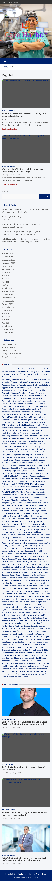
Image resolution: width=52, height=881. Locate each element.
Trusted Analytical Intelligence (32, 479)
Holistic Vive (44, 612)
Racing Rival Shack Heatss (25, 524)
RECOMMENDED (11, 684)
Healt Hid (12, 492)
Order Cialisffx (18, 527)
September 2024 (9, 307)
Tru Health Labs (39, 639)
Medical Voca (42, 666)
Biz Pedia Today (43, 629)
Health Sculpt (35, 602)
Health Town (32, 457)
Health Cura (7, 666)
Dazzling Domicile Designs (19, 455)
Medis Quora (36, 674)
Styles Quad (37, 556)
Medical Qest (44, 663)
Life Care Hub (22, 604)
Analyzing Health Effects (20, 438)
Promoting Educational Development (25, 465)
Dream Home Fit (38, 645)
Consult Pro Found (27, 564)
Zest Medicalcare (30, 666)
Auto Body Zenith (21, 382)
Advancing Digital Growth (28, 414)
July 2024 (5, 313)
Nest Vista (34, 612)
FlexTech (16, 556)
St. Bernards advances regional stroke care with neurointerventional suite (25, 814)
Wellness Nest (41, 618)
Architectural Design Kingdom (25, 417)
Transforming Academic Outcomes (30, 460)
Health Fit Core (19, 647)
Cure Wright (14, 671)
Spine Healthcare (8, 166)
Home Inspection (27, 562)
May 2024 (6, 320)
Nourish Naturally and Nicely (36, 449)
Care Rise (24, 607)
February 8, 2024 (8, 174)
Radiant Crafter (12, 599)
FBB (18, 521)
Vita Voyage (24, 599)
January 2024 (7, 332)
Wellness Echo (8, 615)
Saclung (34, 530)
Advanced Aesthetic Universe (22, 430)
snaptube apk (7, 524)
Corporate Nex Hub (17, 567)
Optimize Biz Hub (9, 588)
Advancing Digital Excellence (22, 425)
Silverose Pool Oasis (31, 594)
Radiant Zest (24, 602)
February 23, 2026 (8, 773)
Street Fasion (12, 639)
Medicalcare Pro (9, 663)
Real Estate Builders (20, 489)
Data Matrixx (25, 645)
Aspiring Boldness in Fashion (14, 377)
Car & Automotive (41, 538)
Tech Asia (21, 513)
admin (14, 119)
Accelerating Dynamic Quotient (15, 422)
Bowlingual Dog (43, 543)
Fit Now (40, 473)
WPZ (10, 521)
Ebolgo (10, 548)
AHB (41, 551)
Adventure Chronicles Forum (22, 396)
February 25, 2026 (8, 727)
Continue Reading (10, 129)
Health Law (33, 489)
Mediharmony (15, 650)
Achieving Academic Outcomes (15, 436)
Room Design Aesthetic (15, 591)
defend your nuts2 (17, 551)
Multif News (32, 634)
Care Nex (22, 618)
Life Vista (26, 612)
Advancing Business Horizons (14, 380)
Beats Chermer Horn (32, 519)
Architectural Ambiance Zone (35, 374)
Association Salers (26, 538)
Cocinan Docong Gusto (12, 532)
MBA (42, 521)
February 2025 (8, 291)
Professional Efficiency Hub (38, 503)
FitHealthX (20, 653)
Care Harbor (33, 607)
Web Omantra (27, 631)
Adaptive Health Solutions (39, 385)
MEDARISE (16, 661)
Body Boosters (8, 655)
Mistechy (41, 634)
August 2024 (7, 310)
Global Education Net (10, 645)
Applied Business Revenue (13, 388)
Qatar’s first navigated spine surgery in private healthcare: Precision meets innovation (24, 859)
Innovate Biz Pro (18, 572)
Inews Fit (5, 631)
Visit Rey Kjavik (14, 516)
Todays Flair (15, 631)
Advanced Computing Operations (16, 412)
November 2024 (8, 301)
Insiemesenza (30, 543)
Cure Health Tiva (25, 669)
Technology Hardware (38, 511)
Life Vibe (15, 607)
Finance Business (9, 513)
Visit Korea (21, 492)
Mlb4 (12, 546)
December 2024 (8, 298)
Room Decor (39, 575)
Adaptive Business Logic (39, 382)
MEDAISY (25, 661)
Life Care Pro (38, 620)
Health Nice (12, 677)
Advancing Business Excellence (15, 393)
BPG (14, 521)
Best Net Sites (43, 530)
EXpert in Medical (21, 658)
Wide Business (28, 495)
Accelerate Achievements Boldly (35, 369)
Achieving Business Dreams (38, 372)
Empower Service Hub (34, 572)
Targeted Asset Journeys (27, 476)
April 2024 (6, 323)
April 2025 (6, 285)
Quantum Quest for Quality (20, 447)
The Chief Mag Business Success (22, 583)
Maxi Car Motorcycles (11, 629)
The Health (12, 476)
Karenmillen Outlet (10, 554)
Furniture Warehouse (26, 580)
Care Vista (30, 618)
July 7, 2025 (6, 119)
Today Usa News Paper (16, 634)
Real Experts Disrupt (21, 674)
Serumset (37, 631)
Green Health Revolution (36, 653)
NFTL (19, 548)
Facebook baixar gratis (29, 521)
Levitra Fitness (17, 519)
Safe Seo (24, 637)
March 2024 (7, 326)
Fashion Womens (15, 559)
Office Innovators (24, 586)
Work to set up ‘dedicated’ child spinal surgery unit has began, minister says (24, 170)
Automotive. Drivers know (13, 543)
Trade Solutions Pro (10, 564)
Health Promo (31, 513)
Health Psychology (14, 594)
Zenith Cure (34, 604)
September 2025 (8, 269)
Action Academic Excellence (20, 428)
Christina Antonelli (30, 532)
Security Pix (30, 570)
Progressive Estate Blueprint (33, 468)
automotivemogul (22, 655)
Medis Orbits (22, 677)
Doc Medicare (36, 661)
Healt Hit (15, 484)
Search (5, 191)
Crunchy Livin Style (10, 538)
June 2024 (6, 317)
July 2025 (5, 276)
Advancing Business (35, 377)
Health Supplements (33, 591)
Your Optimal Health (37, 658)
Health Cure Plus (25, 639)
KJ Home (32, 626)
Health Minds (19, 620)
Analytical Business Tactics (35, 388)
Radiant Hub (33, 610)
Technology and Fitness (25, 481)
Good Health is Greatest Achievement (30, 540)
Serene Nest (22, 610)
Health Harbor (33, 615)
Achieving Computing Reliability (23, 441)
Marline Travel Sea (10, 626)
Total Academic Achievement (24, 473)
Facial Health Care (8, 111)
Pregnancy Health (9, 669)
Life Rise (28, 620)
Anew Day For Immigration (18, 530)
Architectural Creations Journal (28, 398)
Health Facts (35, 484)
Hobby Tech (19, 505)
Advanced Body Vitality (11, 390)
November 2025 (8, 263)
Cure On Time (38, 669)
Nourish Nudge (20, 615)
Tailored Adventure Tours (13, 463)
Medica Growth (28, 650)
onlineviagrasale (35, 546)
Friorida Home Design (17, 457)
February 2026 (8, 254)
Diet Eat (28, 505)
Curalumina (17, 666)
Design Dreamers (30, 559)
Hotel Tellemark (32, 535)
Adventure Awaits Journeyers (14, 372)
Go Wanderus (25, 671)
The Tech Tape (14, 637)
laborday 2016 (24, 554)
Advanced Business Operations (15, 385)
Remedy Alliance (9, 653)
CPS (15, 548)
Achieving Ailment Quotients (30, 433)
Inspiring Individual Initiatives (31, 497)
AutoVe (40, 513)
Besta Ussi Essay (31, 551)
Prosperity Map (29, 642)
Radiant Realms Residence (30, 444)
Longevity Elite (41, 650)
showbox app (27, 548)
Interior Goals (26, 556)
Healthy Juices (41, 562)
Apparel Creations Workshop (22, 404)
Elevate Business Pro (41, 586)
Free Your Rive (8, 540)
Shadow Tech (19, 487)
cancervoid (6, 661)
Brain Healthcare (9, 344)
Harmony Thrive (15, 612)
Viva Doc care (8, 658)
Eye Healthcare (8, 348)
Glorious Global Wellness (12, 452)
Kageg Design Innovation (37, 567)
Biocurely (34, 655)
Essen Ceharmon (37, 599)
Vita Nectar (43, 604)
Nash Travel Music (28, 629)
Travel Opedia (16, 495)
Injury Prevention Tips (11, 354)
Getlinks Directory (36, 637)
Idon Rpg (6, 546)
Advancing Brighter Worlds (33, 390)
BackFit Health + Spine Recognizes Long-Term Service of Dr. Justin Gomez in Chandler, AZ (24, 723)
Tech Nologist (8, 505)
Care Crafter (11, 610)
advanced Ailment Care (11, 369)
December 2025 (8, 260)
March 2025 (7, 288)
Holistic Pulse (7, 620)
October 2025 (7, 266)
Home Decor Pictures (23, 508)
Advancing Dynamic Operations (33, 420)
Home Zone (23, 626)
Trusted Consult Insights (12, 578)
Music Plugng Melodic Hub (19, 596)
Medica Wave (7, 647)
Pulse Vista (14, 602)
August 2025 (7, 272)
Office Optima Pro (30, 578)
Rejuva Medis (7, 674)
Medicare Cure (32, 647)
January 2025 (7, 295)
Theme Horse (41, 874)
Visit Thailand (28, 452)
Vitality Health (22, 663)
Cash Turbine (42, 642)
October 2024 (7, 304)
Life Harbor (7, 607)
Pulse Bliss (13, 618)
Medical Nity (33, 663)
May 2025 (6, 282)
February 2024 (8, 329)
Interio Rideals (39, 623)
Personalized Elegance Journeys (29, 500)
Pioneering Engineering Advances (16, 471)
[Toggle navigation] (5, 61)
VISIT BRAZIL (24, 484)
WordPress (34, 877)
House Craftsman (24, 588)
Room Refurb (14, 562)
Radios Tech (7, 556)
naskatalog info (21, 546)
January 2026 (7, 257)
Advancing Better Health (12, 374)
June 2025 (6, 279)
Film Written (45, 535)
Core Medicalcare (38, 671)
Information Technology (22, 623)
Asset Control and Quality (35, 409)
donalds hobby (27, 516)
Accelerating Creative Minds (14, 401)
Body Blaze (36, 596)
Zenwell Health (16, 642)
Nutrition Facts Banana (19, 511)
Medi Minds (11, 604)
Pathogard (42, 655)
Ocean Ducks (30, 527)
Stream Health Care (38, 554)
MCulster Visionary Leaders (13, 570)
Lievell (4, 637)
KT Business (41, 626)
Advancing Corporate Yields (33, 406)
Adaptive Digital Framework (14, 503)
